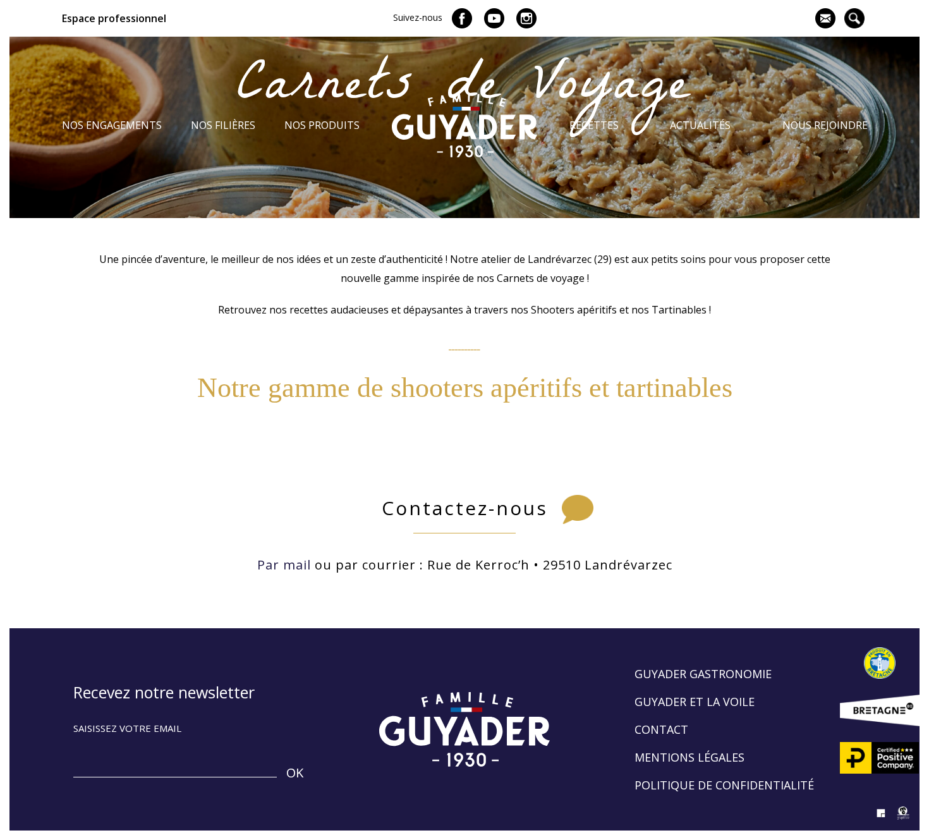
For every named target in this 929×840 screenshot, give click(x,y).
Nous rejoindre (825, 125)
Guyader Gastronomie (703, 673)
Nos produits (322, 125)
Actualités (700, 125)
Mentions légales (689, 757)
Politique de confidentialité (724, 785)
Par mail (284, 564)
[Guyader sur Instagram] (526, 18)
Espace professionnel (114, 18)
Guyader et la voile (695, 701)
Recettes (594, 125)
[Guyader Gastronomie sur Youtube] (494, 18)
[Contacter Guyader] (825, 18)
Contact (661, 729)
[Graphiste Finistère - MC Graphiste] (904, 821)
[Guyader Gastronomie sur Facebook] (462, 18)
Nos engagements (112, 125)
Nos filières (223, 125)
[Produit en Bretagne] (880, 663)
